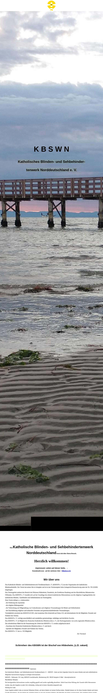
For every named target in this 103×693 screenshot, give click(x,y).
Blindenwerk (66, 571)
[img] (51, 271)
